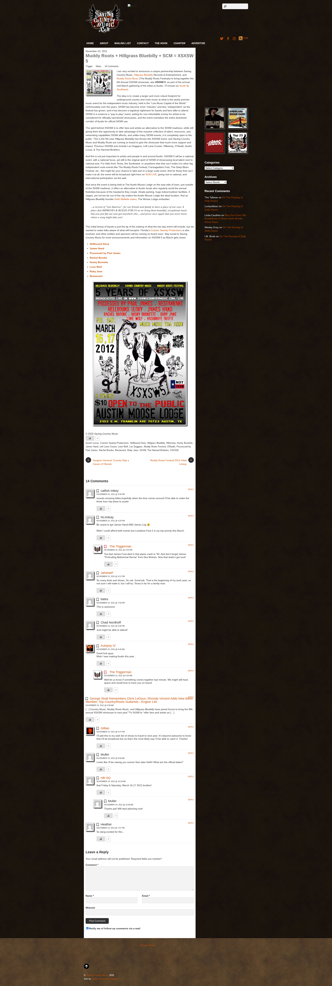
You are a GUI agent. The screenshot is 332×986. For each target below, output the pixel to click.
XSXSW (174, 450)
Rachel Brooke (106, 450)
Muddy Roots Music (127, 78)
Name (90, 895)
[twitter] (221, 38)
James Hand (92, 446)
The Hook (161, 43)
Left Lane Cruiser (108, 446)
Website (90, 907)
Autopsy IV (108, 645)
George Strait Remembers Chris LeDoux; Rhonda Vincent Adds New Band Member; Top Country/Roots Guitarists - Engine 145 (139, 700)
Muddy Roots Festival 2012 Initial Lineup (171, 462)
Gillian (105, 728)
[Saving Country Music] (104, 32)
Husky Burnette (184, 443)
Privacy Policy (147, 945)
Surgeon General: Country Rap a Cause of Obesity (108, 462)
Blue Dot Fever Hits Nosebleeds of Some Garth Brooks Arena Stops (225, 218)
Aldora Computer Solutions (104, 979)
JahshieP (107, 573)
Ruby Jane (132, 450)
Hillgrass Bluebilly (143, 74)
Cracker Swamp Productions (166, 230)
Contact (143, 43)
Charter (179, 43)
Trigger (89, 66)
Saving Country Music (97, 975)
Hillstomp (171, 443)
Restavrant (120, 450)
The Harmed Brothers (158, 450)
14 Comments (112, 66)
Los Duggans (135, 446)
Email (146, 895)
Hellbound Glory (138, 443)
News (98, 66)
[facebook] (228, 38)
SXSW (142, 450)
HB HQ (105, 778)
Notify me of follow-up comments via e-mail (114, 928)
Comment (92, 864)
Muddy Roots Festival (155, 446)
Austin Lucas (92, 443)
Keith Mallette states (125, 199)
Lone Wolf (123, 446)
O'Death (171, 446)
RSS (245, 38)
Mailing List (122, 43)
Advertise (198, 43)
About (104, 43)
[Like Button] (90, 438)
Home (90, 43)
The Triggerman (120, 546)
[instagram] (234, 38)
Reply (191, 489)
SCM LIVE (151, 174)
